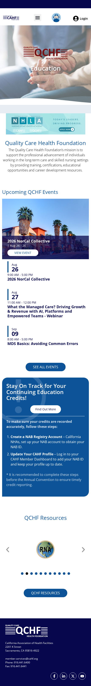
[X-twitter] (72, 676)
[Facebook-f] (54, 676)
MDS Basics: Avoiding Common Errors (42, 343)
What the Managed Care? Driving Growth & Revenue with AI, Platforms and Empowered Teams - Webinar (46, 311)
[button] (37, 17)
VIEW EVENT (22, 253)
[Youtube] (82, 676)
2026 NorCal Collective (28, 241)
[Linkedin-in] (63, 676)
